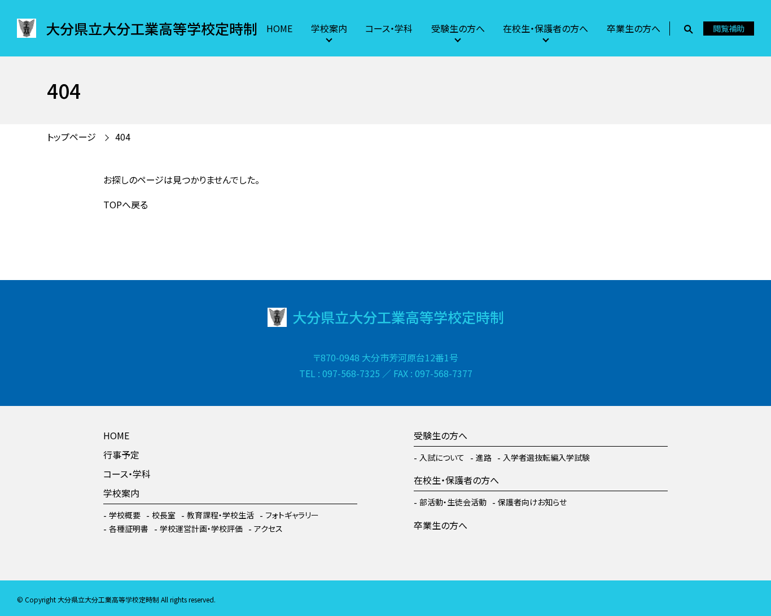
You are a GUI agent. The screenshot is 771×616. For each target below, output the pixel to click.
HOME (279, 28)
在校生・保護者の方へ (545, 28)
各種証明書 (128, 528)
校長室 (164, 515)
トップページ (71, 136)
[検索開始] (688, 28)
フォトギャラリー (292, 515)
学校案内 (329, 28)
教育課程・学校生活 (220, 515)
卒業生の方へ (633, 28)
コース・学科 (389, 28)
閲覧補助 (728, 28)
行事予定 (121, 454)
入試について (442, 457)
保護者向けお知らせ (532, 502)
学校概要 (125, 515)
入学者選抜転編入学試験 (546, 457)
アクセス (268, 528)
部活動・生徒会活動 (453, 502)
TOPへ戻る (125, 204)
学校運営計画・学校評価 (201, 528)
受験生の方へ (458, 28)
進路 (484, 457)
